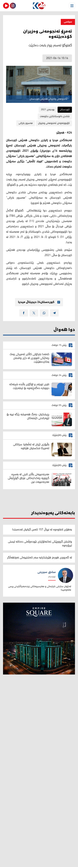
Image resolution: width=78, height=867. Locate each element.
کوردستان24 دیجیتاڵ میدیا (36, 302)
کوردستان (65, 109)
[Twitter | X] (34, 313)
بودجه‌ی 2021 (48, 109)
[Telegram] (54, 313)
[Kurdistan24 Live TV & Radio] (6, 6)
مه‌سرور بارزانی (26, 123)
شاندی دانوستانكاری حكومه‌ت (55, 116)
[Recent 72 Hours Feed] (13, 6)
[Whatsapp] (44, 313)
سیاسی (68, 21)
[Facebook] (23, 313)
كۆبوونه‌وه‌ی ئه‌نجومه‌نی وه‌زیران (54, 123)
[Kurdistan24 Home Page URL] (39, 5)
